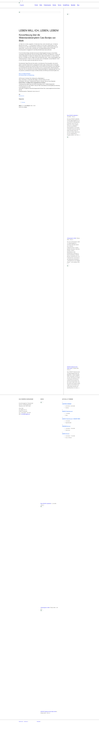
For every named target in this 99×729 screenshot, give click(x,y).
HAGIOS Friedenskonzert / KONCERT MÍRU (71, 418)
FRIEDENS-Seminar (66, 426)
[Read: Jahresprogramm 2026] (68, 137)
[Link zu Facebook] (19, 1)
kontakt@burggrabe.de (25, 414)
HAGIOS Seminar (65, 433)
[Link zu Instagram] (23, 1)
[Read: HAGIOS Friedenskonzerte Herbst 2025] (68, 266)
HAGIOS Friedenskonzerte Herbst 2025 (48, 711)
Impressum (26, 721)
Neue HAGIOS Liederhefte (72, 115)
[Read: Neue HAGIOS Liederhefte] (68, 14)
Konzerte (23, 102)
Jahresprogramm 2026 (71, 238)
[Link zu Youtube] (21, 1)
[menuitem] (36, 5)
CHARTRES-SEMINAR (66, 403)
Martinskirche (21, 95)
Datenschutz (21, 721)
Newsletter (38, 721)
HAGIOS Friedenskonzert (67, 411)
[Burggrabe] (21, 5)
